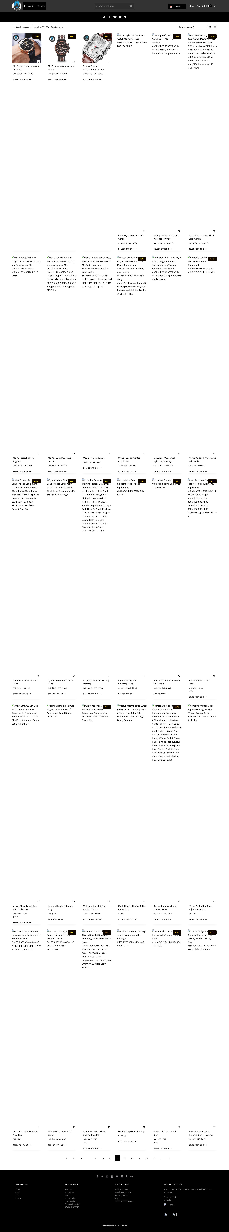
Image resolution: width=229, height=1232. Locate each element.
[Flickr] (131, 1176)
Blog (116, 1198)
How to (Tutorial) (121, 1195)
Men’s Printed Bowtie (93, 458)
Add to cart (159, 694)
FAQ (66, 1195)
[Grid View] (210, 27)
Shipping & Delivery (122, 1192)
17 (161, 1158)
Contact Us (69, 1192)
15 (147, 1158)
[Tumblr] (126, 1176)
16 (154, 1158)
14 (139, 1158)
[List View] (215, 27)
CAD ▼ (178, 7)
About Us (68, 1189)
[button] (38, 61)
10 (110, 1158)
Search (131, 5)
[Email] (107, 1176)
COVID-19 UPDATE (72, 1207)
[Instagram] (112, 1176)
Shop (191, 6)
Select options (20, 80)
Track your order (121, 1189)
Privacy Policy (70, 1201)
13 (132, 1158)
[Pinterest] (121, 1176)
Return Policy (70, 1198)
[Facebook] (97, 1176)
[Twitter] (102, 1176)
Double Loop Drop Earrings (131, 1131)
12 (125, 1158)
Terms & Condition (72, 1204)
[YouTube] (116, 1176)
